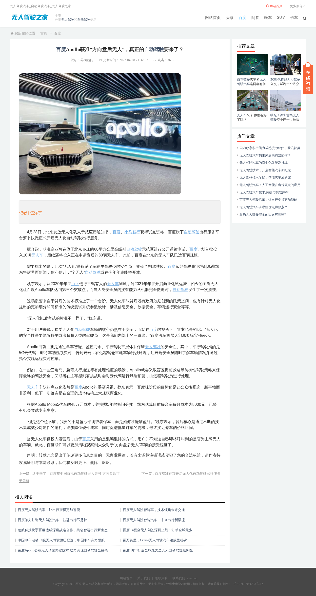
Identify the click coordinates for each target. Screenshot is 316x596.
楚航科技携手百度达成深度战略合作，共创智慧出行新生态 (63, 530)
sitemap (192, 578)
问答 (255, 18)
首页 (43, 33)
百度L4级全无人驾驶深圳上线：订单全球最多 (157, 530)
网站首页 (213, 18)
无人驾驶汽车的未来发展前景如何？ (265, 155)
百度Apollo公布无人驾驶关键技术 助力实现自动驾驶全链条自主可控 (63, 552)
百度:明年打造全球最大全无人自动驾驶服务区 (158, 550)
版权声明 (161, 578)
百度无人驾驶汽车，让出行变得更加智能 (49, 510)
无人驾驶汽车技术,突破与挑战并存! (264, 192)
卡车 (294, 18)
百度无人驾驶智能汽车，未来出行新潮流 (154, 520)
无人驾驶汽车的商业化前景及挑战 (263, 163)
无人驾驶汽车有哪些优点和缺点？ (263, 207)
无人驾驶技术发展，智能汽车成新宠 (265, 177)
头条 (230, 18)
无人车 (37, 255)
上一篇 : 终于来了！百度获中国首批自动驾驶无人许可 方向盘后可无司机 (69, 477)
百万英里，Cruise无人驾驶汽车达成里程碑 (155, 540)
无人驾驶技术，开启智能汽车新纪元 (265, 170)
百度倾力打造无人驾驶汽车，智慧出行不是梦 (52, 520)
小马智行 (132, 232)
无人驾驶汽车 (19, 6)
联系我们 (178, 578)
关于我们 (143, 578)
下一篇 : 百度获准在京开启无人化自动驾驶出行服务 (180, 474)
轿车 (268, 18)
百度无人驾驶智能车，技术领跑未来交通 (154, 510)
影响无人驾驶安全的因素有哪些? (262, 214)
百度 (242, 18)
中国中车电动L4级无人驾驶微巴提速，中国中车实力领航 (61, 540)
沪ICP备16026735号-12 (248, 584)
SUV (281, 17)
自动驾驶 (83, 19)
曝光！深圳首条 (281, 115)
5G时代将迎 (278, 79)
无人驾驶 (67, 19)
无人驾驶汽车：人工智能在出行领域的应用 (269, 185)
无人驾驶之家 (61, 6)
